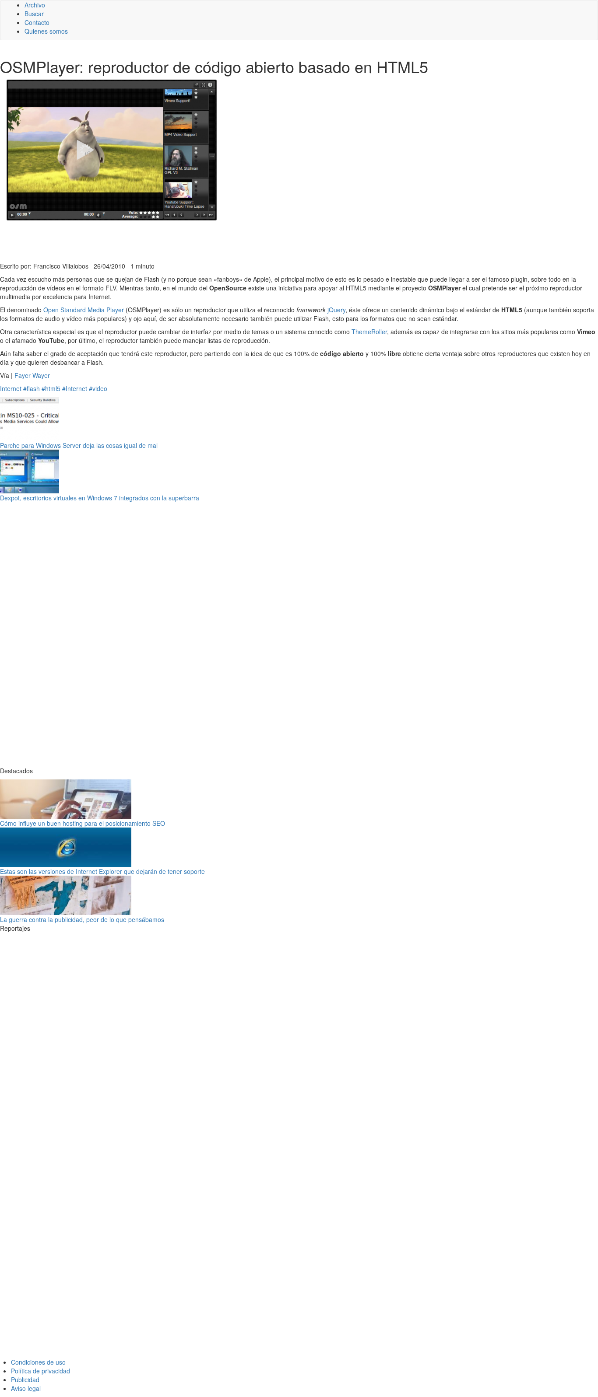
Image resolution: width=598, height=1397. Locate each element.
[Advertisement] (214, 240)
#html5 (51, 388)
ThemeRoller (369, 331)
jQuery (336, 309)
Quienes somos (46, 31)
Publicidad (25, 1379)
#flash (31, 388)
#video (98, 388)
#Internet (74, 388)
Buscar (34, 13)
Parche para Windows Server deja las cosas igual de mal (79, 445)
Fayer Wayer (32, 375)
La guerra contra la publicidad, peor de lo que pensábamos (82, 919)
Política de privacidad (40, 1370)
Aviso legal (26, 1388)
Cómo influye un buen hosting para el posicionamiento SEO (82, 823)
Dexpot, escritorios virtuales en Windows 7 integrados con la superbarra (99, 497)
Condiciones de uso (38, 1362)
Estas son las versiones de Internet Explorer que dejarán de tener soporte (102, 871)
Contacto (37, 22)
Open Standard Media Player (83, 309)
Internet (10, 388)
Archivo (35, 4)
